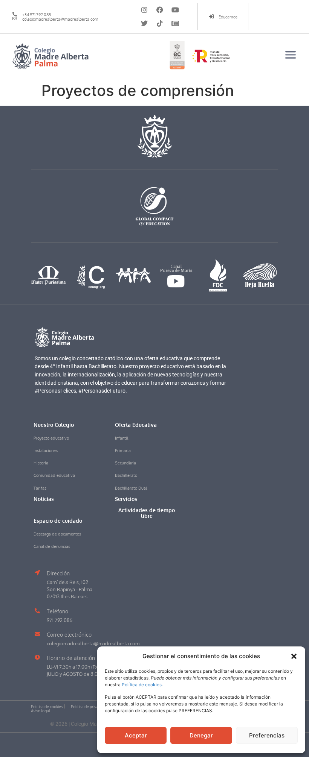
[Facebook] (160, 10)
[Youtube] (175, 10)
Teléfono (57, 611)
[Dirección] (37, 572)
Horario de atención (71, 657)
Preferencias (267, 735)
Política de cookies (142, 684)
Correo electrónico (69, 634)
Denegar (201, 735)
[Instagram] (144, 10)
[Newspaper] (175, 23)
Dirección (58, 573)
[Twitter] (144, 23)
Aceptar (136, 735)
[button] (294, 656)
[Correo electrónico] (37, 634)
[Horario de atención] (37, 657)
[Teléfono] (37, 610)
